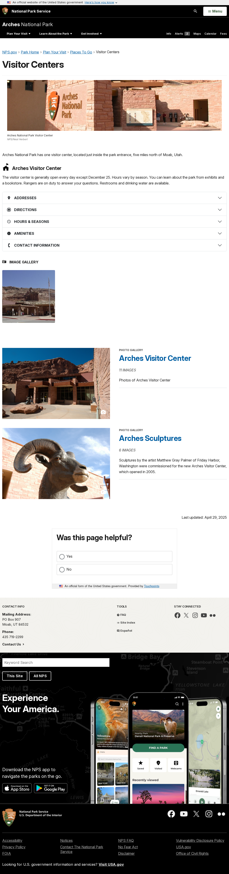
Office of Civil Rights (192, 853)
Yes (69, 556)
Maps (197, 33)
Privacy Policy (13, 847)
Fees (223, 33)
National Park (27, 24)
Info (168, 33)
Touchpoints (151, 586)
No (69, 569)
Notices (66, 840)
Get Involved (90, 33)
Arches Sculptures (150, 438)
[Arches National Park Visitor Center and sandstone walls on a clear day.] (28, 296)
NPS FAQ (126, 840)
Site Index (127, 622)
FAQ (123, 614)
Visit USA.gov (111, 864)
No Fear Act (128, 847)
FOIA (6, 853)
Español (126, 630)
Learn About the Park (54, 33)
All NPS (40, 676)
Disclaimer (126, 853)
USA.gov (183, 847)
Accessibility (12, 840)
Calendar (210, 33)
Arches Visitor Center (155, 358)
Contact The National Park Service (81, 849)
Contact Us (12, 644)
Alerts (181, 33)
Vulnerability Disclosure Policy (200, 840)
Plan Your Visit (17, 33)
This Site (15, 676)
